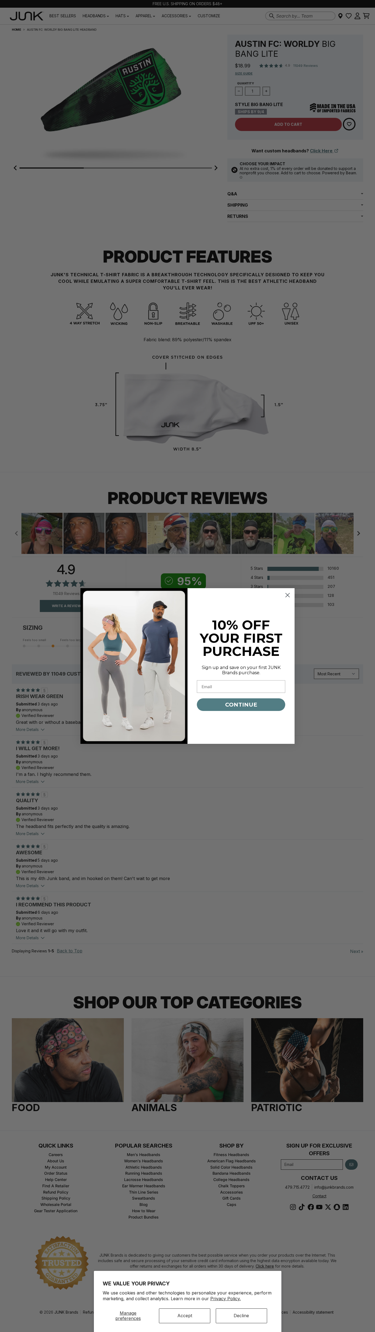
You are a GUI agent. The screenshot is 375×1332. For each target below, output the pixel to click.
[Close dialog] (287, 595)
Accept (184, 1315)
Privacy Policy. (225, 1298)
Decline (241, 1315)
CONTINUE (241, 704)
